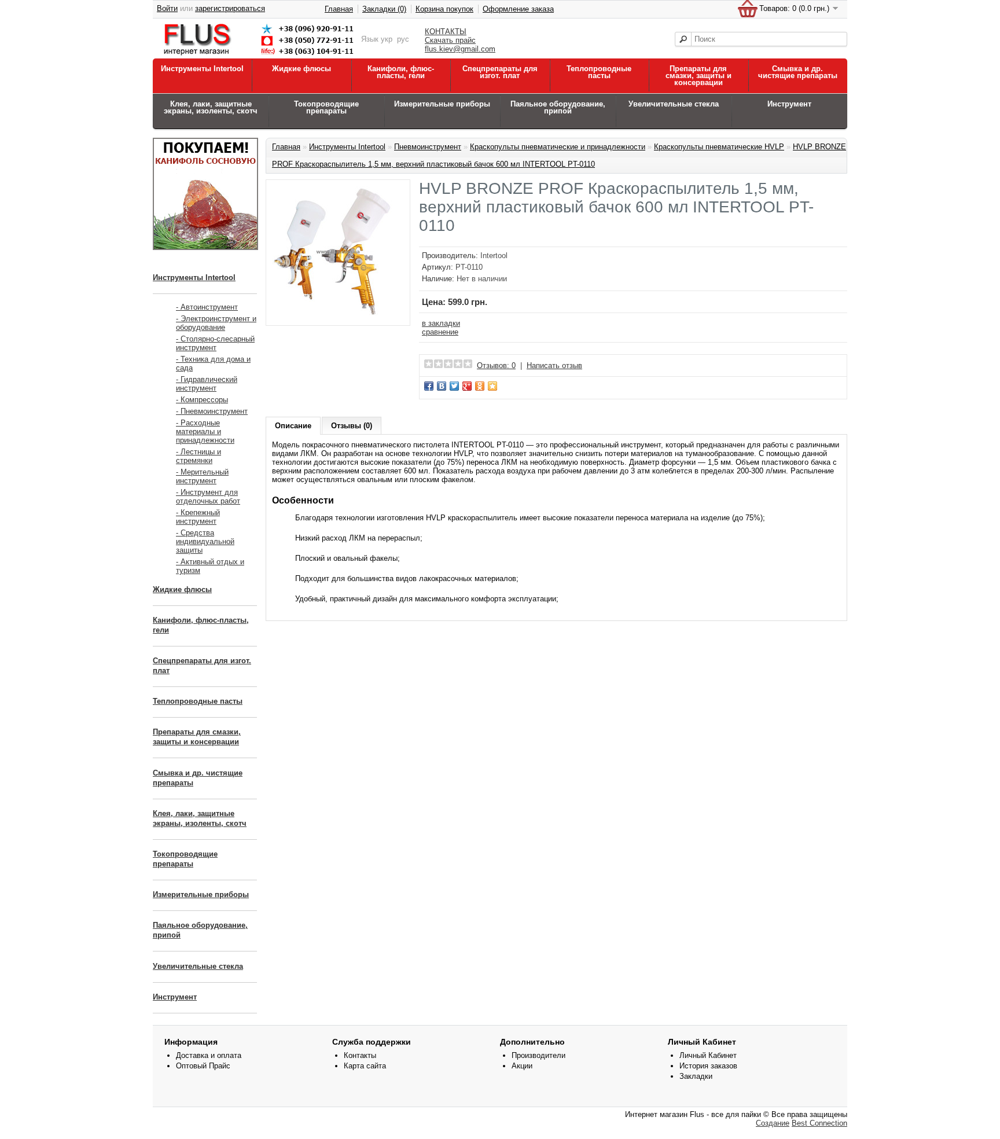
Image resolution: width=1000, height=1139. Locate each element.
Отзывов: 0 (496, 365)
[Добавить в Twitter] (454, 386)
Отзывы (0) (351, 425)
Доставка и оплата (208, 1055)
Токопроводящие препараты (326, 107)
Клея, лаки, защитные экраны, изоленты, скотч (211, 107)
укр (386, 39)
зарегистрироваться (230, 8)
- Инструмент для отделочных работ (208, 496)
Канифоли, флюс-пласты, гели (400, 72)
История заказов (708, 1065)
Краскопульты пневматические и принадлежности (557, 146)
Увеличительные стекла (673, 104)
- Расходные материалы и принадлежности (205, 431)
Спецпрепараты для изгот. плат (500, 72)
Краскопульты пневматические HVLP (719, 146)
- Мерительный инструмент (202, 476)
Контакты (360, 1055)
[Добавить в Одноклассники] (479, 386)
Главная (339, 9)
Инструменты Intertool (202, 68)
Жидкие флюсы (301, 68)
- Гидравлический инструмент (206, 383)
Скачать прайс (450, 40)
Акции (522, 1065)
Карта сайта (365, 1065)
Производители (538, 1055)
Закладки (695, 1076)
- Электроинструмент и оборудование (216, 323)
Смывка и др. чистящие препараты (797, 72)
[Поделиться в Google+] (467, 386)
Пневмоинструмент (427, 146)
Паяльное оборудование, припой (557, 107)
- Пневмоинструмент (212, 411)
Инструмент (789, 104)
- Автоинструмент (207, 307)
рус (403, 39)
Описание (293, 425)
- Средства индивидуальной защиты (205, 541)
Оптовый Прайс (203, 1065)
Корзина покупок (444, 9)
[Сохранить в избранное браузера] (492, 386)
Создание (772, 1123)
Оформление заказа (518, 9)
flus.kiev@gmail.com (460, 49)
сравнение (440, 332)
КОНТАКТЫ (445, 31)
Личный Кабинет (708, 1055)
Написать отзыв (554, 365)
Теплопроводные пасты (599, 72)
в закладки (441, 323)
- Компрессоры (202, 399)
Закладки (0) (384, 9)
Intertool (494, 255)
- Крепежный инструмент (198, 517)
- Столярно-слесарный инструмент (215, 343)
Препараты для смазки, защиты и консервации (698, 75)
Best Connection (819, 1123)
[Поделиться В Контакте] (441, 386)
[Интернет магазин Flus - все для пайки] (261, 56)
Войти (167, 8)
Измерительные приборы (442, 104)
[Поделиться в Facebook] (428, 386)
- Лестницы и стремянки (198, 456)
